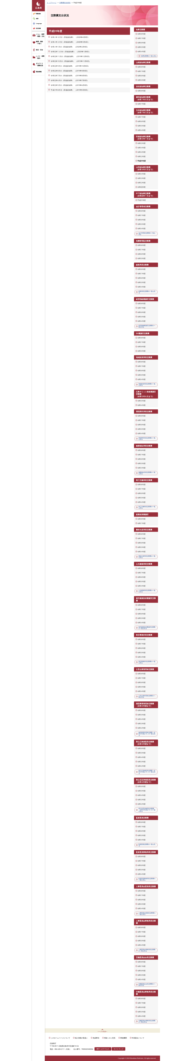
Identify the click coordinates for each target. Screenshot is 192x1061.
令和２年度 (142, 156)
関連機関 (123, 1038)
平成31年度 (142, 200)
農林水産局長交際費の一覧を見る (146, 556)
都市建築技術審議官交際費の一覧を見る (146, 627)
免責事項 (96, 1038)
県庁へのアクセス (102, 1049)
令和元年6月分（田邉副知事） (62, 80)
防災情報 (38, 28)
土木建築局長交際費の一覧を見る (146, 591)
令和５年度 (142, 47)
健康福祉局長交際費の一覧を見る (146, 473)
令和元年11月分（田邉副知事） (63, 56)
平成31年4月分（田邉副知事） (62, 90)
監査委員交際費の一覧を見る (146, 845)
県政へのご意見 (109, 1038)
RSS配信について (138, 1038)
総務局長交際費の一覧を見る (146, 292)
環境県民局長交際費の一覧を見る (146, 438)
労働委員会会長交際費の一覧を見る (146, 984)
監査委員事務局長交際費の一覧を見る (146, 879)
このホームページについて (60, 1038)
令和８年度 (142, 34)
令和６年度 (142, 43)
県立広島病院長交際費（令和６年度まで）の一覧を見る (146, 772)
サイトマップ (118, 1049)
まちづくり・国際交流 (39, 64)
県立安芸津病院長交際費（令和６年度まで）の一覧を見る (146, 809)
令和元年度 (142, 187)
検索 (37, 18)
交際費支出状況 (64, 3)
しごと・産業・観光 (40, 57)
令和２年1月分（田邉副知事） (62, 47)
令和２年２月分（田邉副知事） (62, 42)
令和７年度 (142, 38)
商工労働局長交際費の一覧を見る (146, 507)
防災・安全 (39, 50)
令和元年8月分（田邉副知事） (62, 71)
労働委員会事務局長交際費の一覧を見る (146, 1021)
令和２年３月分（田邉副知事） (62, 37)
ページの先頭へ (102, 1031)
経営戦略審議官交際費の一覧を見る (146, 326)
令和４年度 (142, 51)
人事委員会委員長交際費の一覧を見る (146, 913)
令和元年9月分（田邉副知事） (62, 66)
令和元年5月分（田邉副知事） (62, 85)
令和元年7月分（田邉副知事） (62, 75)
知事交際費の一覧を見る (148, 56)
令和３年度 (142, 152)
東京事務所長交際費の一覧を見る (146, 662)
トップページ (51, 3)
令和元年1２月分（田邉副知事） (63, 51)
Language (39, 23)
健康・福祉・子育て (39, 42)
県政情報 (39, 72)
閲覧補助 (38, 13)
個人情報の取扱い (81, 1038)
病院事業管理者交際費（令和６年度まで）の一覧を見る (146, 733)
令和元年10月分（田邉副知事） (63, 61)
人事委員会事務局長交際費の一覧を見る (146, 950)
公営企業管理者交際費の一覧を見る (146, 696)
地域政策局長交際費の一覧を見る (146, 384)
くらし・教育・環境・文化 (40, 35)
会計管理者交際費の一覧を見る (146, 233)
